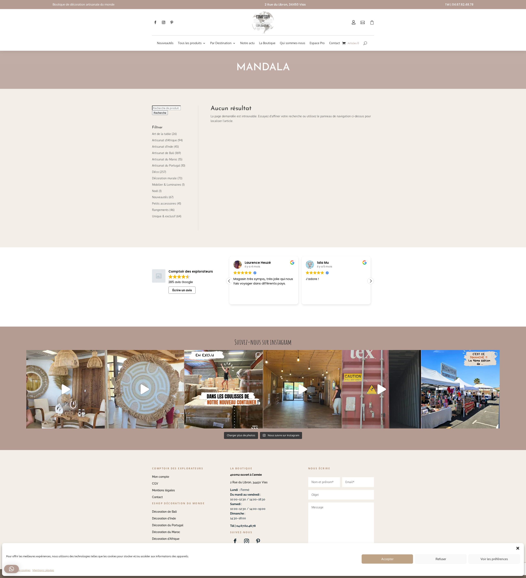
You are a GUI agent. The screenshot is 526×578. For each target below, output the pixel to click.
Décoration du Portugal (167, 525)
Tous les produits (190, 43)
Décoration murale (164, 178)
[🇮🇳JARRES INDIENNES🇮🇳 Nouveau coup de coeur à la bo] (381, 389)
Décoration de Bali (164, 511)
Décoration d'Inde (164, 518)
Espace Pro (317, 43)
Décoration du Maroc (166, 532)
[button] (371, 281)
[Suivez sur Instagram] (163, 22)
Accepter (387, 559)
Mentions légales (163, 490)
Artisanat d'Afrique (164, 140)
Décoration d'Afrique (165, 538)
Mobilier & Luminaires (166, 184)
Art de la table (161, 134)
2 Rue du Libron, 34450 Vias (249, 482)
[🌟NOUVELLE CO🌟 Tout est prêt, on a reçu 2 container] (144, 389)
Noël (155, 191)
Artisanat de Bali (163, 153)
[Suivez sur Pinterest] (171, 22)
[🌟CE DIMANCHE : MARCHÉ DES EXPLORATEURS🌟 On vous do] (460, 389)
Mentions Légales (43, 570)
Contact (334, 43)
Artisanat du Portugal (166, 165)
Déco (155, 172)
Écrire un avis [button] (182, 290)
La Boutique (267, 43)
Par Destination (221, 43)
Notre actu (247, 43)
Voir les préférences (494, 559)
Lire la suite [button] (339, 298)
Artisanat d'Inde (162, 146)
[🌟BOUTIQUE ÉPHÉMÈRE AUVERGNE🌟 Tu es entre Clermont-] (302, 389)
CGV (155, 483)
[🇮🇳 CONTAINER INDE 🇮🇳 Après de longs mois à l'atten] (223, 389)
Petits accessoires (164, 203)
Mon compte (160, 476)
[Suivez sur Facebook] (155, 22)
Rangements (160, 210)
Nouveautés (165, 43)
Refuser (441, 559)
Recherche (160, 112)
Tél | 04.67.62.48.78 (459, 4)
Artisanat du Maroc (164, 159)
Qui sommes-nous (292, 43)
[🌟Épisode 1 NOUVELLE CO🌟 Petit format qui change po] (65, 389)
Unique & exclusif (163, 216)
